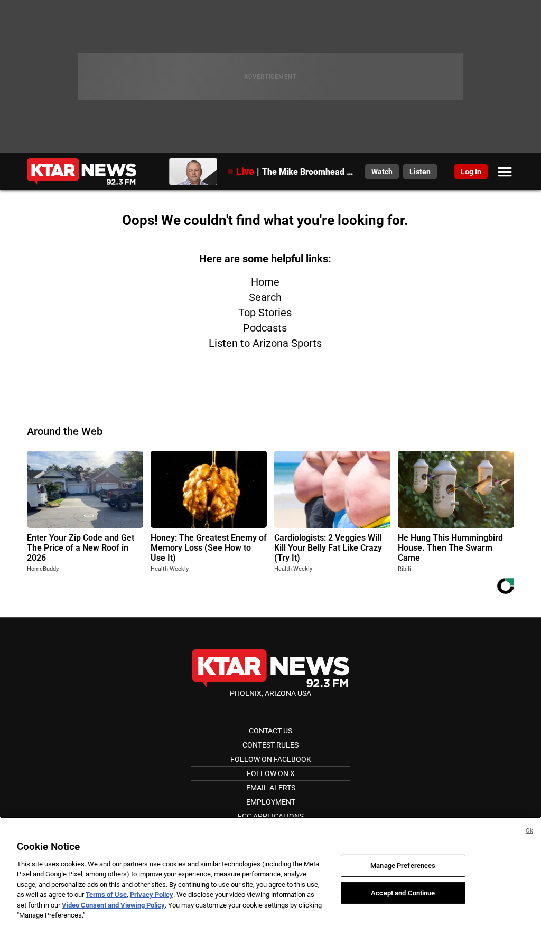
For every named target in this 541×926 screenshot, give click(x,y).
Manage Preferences (402, 866)
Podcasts (265, 328)
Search (265, 297)
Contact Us (270, 730)
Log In (471, 171)
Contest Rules (270, 745)
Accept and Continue (403, 892)
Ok (529, 830)
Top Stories (265, 312)
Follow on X (271, 773)
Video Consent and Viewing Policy (113, 905)
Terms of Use (106, 895)
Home (265, 282)
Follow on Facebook (270, 759)
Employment (270, 802)
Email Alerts (270, 787)
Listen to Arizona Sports (265, 343)
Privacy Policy (151, 895)
